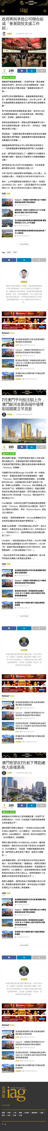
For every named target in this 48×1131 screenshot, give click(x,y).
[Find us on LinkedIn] (5, 1124)
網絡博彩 (35, 1113)
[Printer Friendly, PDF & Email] (9, 77)
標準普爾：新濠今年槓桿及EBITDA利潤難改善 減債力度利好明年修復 (30, 211)
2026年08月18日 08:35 (22, 225)
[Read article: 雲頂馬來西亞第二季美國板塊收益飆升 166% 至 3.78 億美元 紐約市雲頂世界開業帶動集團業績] (8, 363)
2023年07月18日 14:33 (24, 33)
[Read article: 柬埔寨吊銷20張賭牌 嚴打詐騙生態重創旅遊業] (8, 376)
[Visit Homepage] (24, 10)
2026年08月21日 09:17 (28, 368)
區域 (14, 1115)
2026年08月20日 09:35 (30, 379)
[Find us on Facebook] (2, 1124)
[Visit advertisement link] (24, 3)
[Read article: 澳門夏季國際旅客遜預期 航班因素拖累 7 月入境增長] (7, 233)
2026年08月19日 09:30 (22, 215)
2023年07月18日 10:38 (24, 773)
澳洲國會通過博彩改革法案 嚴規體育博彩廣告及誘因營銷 (30, 340)
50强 (20, 1115)
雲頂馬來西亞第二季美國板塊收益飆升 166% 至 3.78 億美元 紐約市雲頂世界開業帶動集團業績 (30, 363)
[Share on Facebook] (22, 71)
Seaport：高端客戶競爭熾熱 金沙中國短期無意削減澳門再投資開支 (30, 201)
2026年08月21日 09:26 (22, 205)
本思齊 (17, 345)
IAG (8, 1105)
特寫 (9, 1113)
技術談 (26, 1113)
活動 (41, 1113)
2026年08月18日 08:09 (22, 236)
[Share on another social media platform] (41, 71)
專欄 (20, 1113)
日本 (9, 1115)
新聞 (3, 1113)
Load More (24, 244)
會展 (8, 252)
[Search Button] (45, 10)
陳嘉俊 (9, 33)
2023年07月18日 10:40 (24, 414)
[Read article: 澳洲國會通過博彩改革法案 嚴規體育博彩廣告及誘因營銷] (8, 342)
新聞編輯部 (18, 379)
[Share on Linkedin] (31, 71)
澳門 (14, 252)
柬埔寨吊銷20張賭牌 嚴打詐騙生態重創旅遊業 (30, 603)
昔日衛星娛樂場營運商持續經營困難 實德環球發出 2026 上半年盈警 (30, 221)
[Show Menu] (3, 10)
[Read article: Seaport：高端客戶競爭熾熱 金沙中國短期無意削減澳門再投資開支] (7, 202)
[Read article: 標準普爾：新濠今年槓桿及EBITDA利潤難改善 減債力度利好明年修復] (7, 213)
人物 (14, 1113)
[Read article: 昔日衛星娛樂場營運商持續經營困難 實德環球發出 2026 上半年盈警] (7, 223)
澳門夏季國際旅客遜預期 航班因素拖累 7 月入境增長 (30, 231)
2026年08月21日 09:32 (28, 345)
